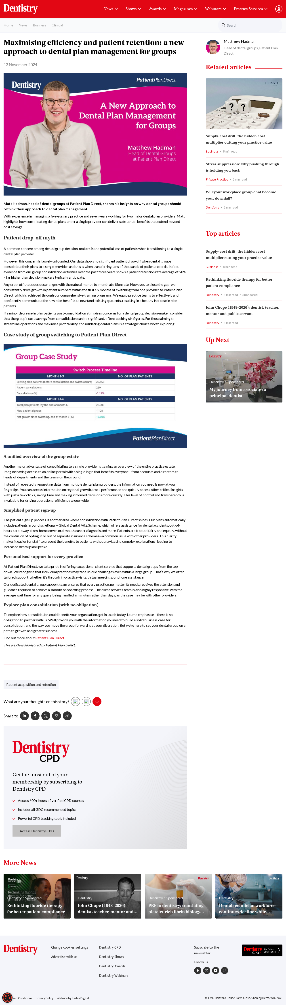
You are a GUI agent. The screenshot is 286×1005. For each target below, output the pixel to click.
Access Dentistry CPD (37, 831)
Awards (155, 8)
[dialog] (7, 997)
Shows (131, 8)
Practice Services (248, 8)
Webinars (213, 8)
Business (39, 25)
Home (8, 25)
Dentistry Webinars (113, 976)
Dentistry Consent (26, 6)
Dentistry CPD (110, 948)
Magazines (183, 8)
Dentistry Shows (111, 957)
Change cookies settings (69, 948)
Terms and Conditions (18, 998)
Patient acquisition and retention (31, 684)
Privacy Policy (44, 998)
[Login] (278, 9)
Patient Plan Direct (49, 638)
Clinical (57, 25)
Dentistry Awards (112, 966)
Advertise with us (64, 957)
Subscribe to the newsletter (206, 950)
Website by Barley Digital (73, 998)
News (108, 8)
